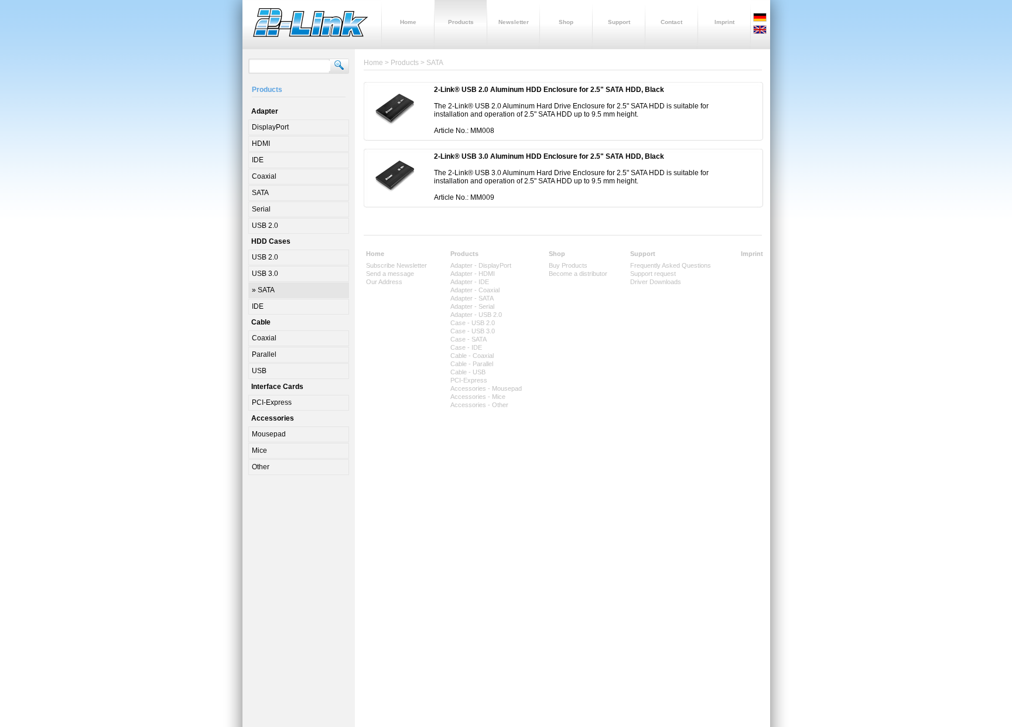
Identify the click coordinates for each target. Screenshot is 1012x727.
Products (464, 253)
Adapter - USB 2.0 (476, 314)
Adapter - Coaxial (475, 289)
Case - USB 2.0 (472, 322)
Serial (261, 209)
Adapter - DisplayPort (480, 265)
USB (259, 371)
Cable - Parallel (471, 363)
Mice (259, 450)
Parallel (264, 354)
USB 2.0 (265, 225)
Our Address (384, 281)
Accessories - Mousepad (486, 388)
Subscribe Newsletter (396, 265)
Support (642, 253)
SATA (260, 193)
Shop (557, 253)
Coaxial (264, 176)
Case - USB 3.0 (472, 331)
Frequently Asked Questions (670, 265)
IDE (258, 160)
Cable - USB (468, 372)
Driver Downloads (655, 281)
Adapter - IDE (469, 281)
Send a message (390, 273)
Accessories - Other (479, 404)
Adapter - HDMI (472, 273)
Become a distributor (578, 273)
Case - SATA (468, 339)
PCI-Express (272, 402)
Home (375, 253)
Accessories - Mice (477, 396)
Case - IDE (466, 347)
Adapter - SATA (472, 298)
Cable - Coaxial (472, 355)
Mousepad (269, 434)
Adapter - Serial (472, 306)
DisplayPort (270, 127)
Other (260, 467)
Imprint (752, 253)
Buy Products (568, 265)
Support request (653, 273)
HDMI (261, 143)
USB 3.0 (265, 273)
